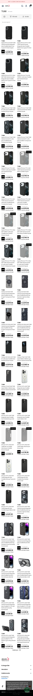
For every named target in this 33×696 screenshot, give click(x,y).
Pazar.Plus (4, 678)
